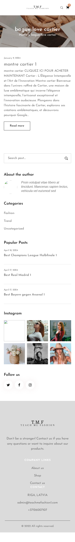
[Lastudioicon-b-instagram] (30, 385)
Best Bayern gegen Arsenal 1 (24, 294)
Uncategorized (14, 228)
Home (23, 34)
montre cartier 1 (20, 64)
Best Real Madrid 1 (17, 275)
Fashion (9, 213)
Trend (8, 221)
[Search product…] (61, 7)
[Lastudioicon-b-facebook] (19, 385)
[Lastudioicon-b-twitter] (8, 385)
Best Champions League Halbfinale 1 (30, 255)
